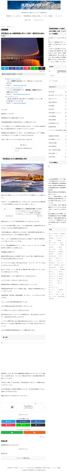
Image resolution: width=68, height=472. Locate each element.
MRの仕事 (57, 91)
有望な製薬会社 (57, 102)
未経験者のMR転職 (57, 136)
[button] (65, 81)
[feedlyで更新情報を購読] (12, 432)
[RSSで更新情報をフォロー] (34, 432)
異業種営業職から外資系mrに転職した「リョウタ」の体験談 (47, 467)
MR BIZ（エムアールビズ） (13, 79)
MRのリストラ (5, 29)
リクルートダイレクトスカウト (14, 87)
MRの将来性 (57, 157)
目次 (21, 145)
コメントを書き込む (23, 458)
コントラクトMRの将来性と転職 (57, 131)
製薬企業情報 (57, 119)
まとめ (17, 150)
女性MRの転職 (57, 143)
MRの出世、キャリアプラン (57, 95)
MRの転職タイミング (57, 139)
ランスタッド (22, 467)
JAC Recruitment (30, 467)
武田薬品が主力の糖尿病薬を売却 (24, 148)
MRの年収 (57, 109)
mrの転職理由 (57, 116)
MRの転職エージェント (57, 112)
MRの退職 (57, 105)
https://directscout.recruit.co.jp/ (22, 94)
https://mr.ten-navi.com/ (20, 85)
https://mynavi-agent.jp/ (20, 103)
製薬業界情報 (57, 126)
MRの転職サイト (57, 153)
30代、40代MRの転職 (57, 150)
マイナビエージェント (12, 96)
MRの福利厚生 (57, 146)
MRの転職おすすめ (57, 123)
